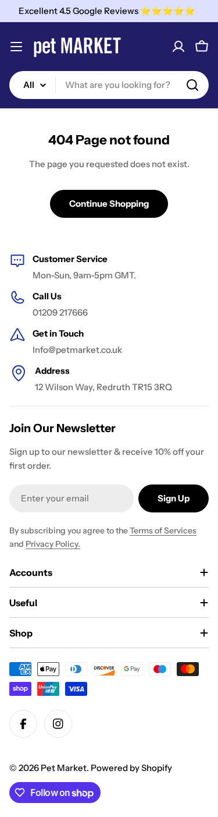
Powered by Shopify (131, 767)
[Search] (192, 85)
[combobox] (109, 85)
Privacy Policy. (53, 544)
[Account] (178, 47)
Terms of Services (163, 530)
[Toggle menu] (16, 47)
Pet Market (64, 767)
